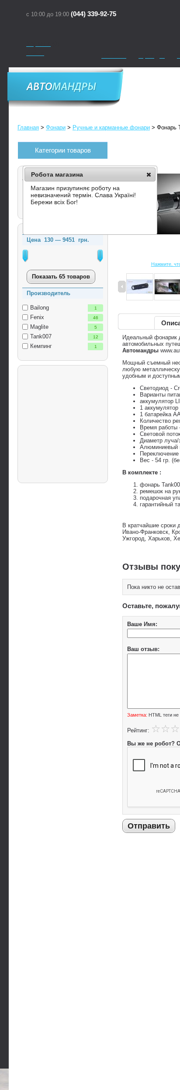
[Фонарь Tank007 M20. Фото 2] (139, 287)
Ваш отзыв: (143, 649)
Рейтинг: (138, 730)
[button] (148, 174)
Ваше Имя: (142, 624)
